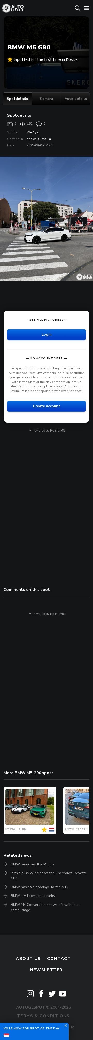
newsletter (46, 970)
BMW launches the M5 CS (32, 864)
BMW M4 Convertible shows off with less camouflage (45, 907)
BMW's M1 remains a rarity (33, 895)
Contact (59, 958)
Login (47, 334)
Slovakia (44, 139)
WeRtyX (32, 132)
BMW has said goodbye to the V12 (39, 887)
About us (28, 958)
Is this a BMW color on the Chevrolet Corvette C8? (49, 876)
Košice (32, 139)
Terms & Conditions (43, 1016)
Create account (46, 406)
